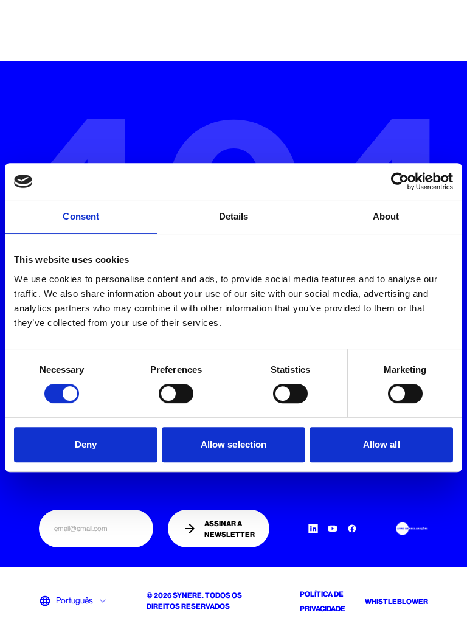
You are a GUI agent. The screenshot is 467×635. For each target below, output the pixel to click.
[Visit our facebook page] (352, 528)
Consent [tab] (81, 216)
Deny (86, 444)
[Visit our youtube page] (332, 528)
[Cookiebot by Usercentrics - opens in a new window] (400, 181)
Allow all (381, 444)
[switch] (176, 393)
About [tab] (386, 216)
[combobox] (82, 601)
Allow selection (234, 444)
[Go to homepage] (53, 27)
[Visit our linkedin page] (313, 528)
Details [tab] (234, 216)
